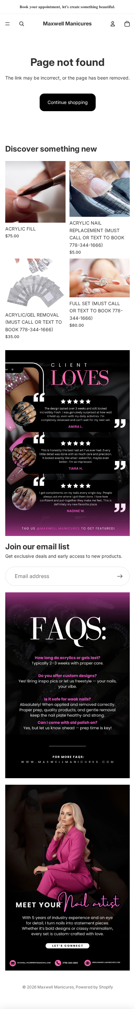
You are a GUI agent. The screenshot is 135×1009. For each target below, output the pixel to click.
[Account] (113, 24)
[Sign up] (120, 576)
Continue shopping (68, 102)
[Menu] (7, 23)
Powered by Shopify (94, 987)
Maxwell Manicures (55, 987)
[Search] (21, 24)
